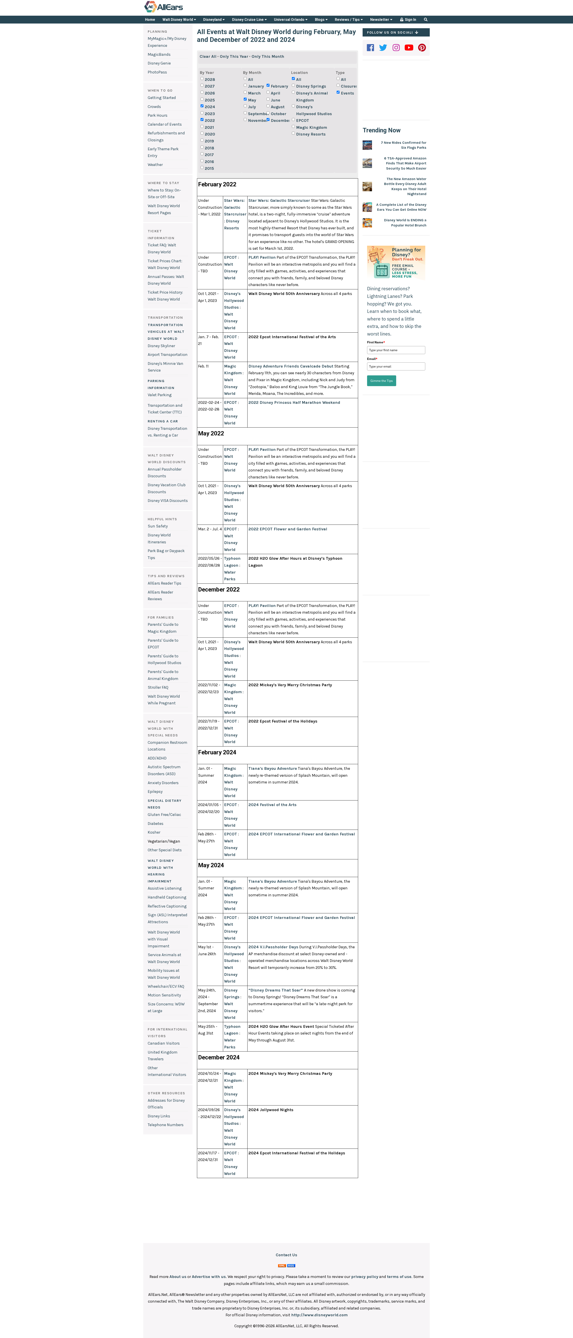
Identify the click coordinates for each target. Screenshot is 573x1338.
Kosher (154, 832)
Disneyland (212, 19)
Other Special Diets (165, 850)
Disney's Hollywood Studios (314, 110)
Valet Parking (160, 394)
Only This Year (234, 56)
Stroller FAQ (158, 687)
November (256, 120)
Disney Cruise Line (248, 19)
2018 (209, 148)
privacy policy (364, 1276)
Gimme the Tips (381, 381)
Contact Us (286, 1254)
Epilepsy (155, 791)
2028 (210, 79)
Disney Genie (159, 63)
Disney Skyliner (161, 345)
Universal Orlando (289, 19)
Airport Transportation (168, 354)
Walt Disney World (178, 19)
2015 (209, 168)
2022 (210, 120)
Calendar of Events (165, 124)
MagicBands (159, 54)
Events (347, 93)
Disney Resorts (311, 134)
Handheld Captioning (167, 897)
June (275, 100)
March (254, 93)
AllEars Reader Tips (164, 583)
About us (177, 1276)
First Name (376, 342)
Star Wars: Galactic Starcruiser (235, 207)
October (278, 113)
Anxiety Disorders (163, 782)
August (277, 106)
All (250, 79)
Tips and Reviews (166, 576)
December (279, 120)
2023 (210, 113)
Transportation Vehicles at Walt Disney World (166, 332)
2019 (209, 141)
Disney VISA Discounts (168, 500)
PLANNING (157, 31)
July (252, 106)
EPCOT (302, 120)
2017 (209, 154)
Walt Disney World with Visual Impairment (164, 939)
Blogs (320, 19)
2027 (210, 86)
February (279, 86)
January (256, 86)
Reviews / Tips (348, 19)
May (252, 100)
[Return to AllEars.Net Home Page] (177, 12)
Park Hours (157, 115)
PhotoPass (157, 72)
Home (150, 19)
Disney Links (159, 1116)
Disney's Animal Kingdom (312, 97)
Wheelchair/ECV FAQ (166, 986)
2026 (210, 93)
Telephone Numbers (166, 1124)
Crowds (154, 106)
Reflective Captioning (167, 906)
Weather (155, 164)
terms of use (399, 1276)
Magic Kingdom (311, 127)
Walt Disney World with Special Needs (163, 728)
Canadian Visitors (164, 1043)
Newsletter (380, 19)
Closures (349, 86)
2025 (210, 100)
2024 (210, 106)
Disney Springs (311, 86)
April (275, 93)
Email (372, 359)
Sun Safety (158, 526)
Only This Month (268, 56)
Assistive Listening (165, 888)
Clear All (208, 56)
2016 (209, 161)
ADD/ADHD (157, 758)
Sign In (410, 19)
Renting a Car (163, 421)
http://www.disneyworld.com (319, 1314)
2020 (210, 134)
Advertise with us (209, 1276)
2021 (209, 127)
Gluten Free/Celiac (164, 814)
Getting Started (162, 97)
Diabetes (155, 823)
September (256, 113)
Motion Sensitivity (164, 995)
